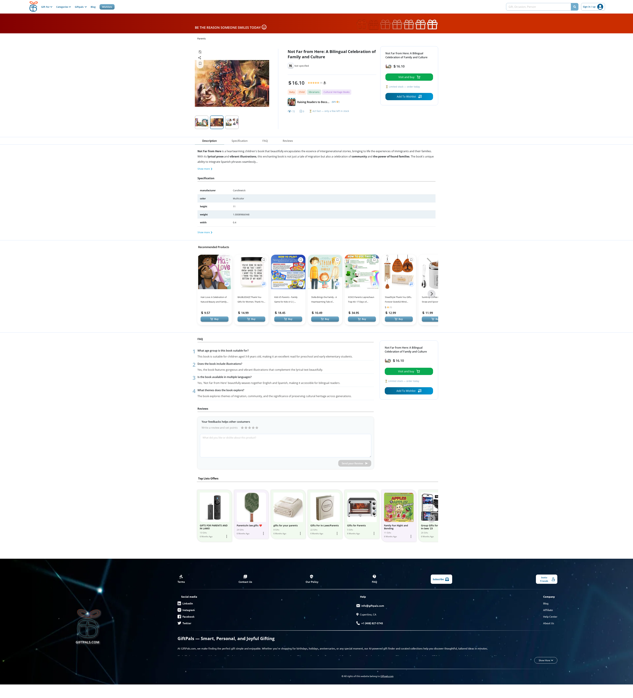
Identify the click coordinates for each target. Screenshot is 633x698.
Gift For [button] (45, 6)
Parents (201, 38)
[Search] (574, 7)
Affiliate (548, 610)
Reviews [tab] (288, 141)
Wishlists (107, 6)
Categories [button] (62, 6)
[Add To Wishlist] (227, 284)
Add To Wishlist (406, 96)
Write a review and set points (220, 427)
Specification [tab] (240, 141)
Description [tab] (209, 141)
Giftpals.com (386, 676)
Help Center (550, 616)
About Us (548, 623)
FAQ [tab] (265, 141)
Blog (93, 6)
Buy (216, 319)
